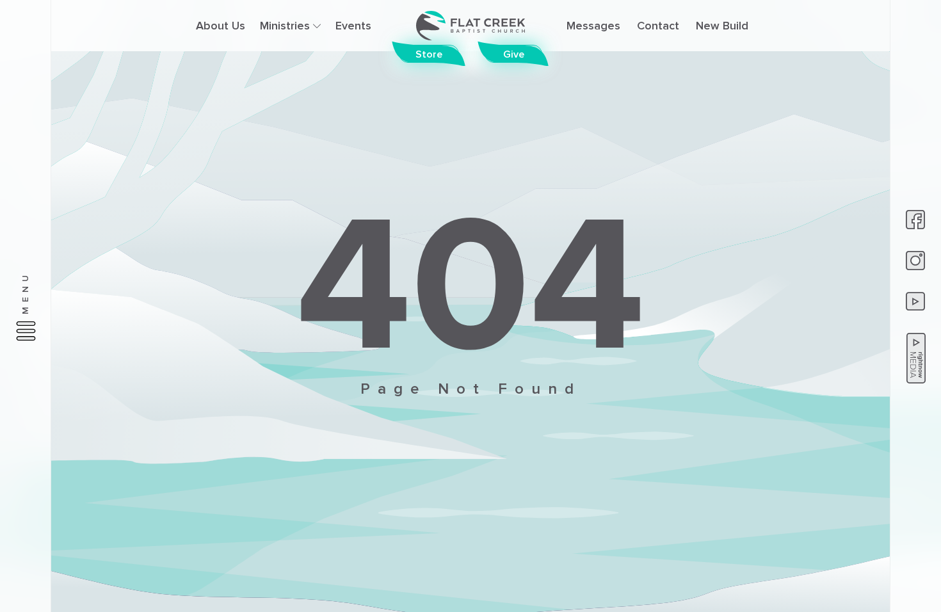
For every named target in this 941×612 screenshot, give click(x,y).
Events (353, 26)
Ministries (286, 26)
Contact (658, 26)
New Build (722, 26)
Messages (593, 26)
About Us (220, 26)
